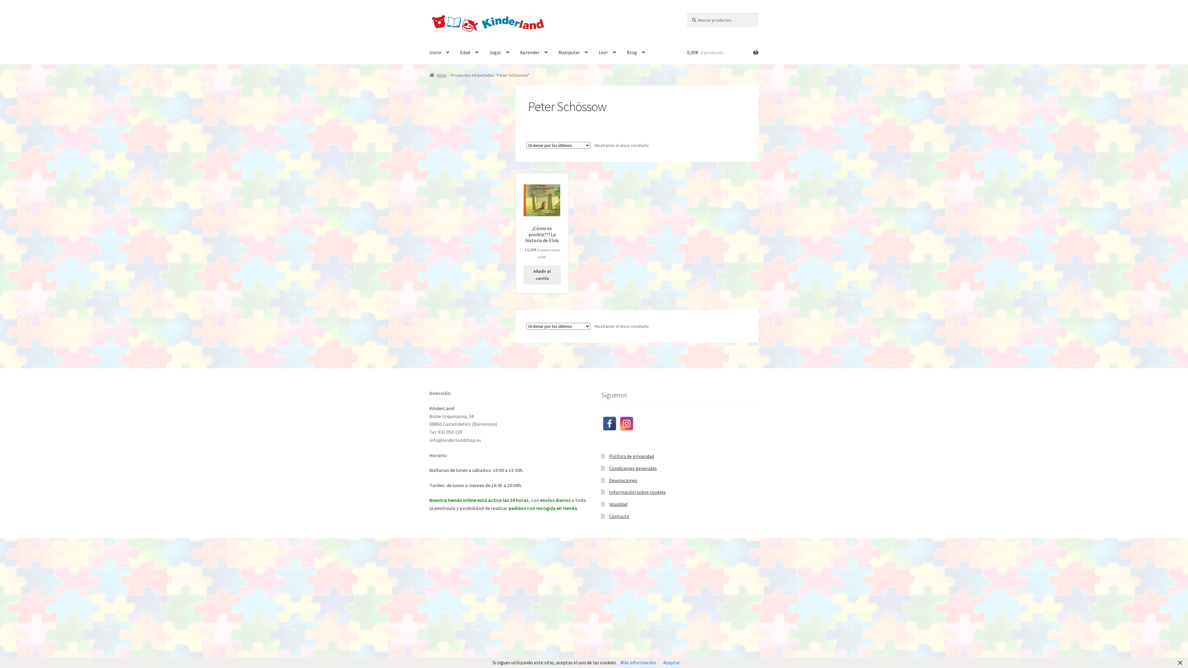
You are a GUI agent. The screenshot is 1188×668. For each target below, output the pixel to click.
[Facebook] (610, 423)
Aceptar (671, 662)
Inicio (435, 52)
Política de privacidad (631, 456)
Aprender (530, 52)
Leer (603, 52)
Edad (465, 52)
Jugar (495, 52)
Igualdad (618, 504)
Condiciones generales (633, 468)
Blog (632, 52)
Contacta (619, 516)
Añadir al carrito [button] (542, 274)
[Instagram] (627, 423)
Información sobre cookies (637, 492)
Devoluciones (623, 480)
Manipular (569, 52)
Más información (638, 662)
